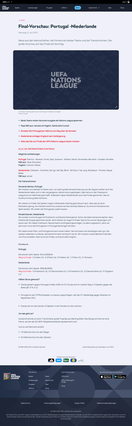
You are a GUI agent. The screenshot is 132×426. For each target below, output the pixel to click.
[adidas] (51, 360)
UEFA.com (65, 376)
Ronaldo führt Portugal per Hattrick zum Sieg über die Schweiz (48, 131)
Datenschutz (25, 403)
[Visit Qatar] (81, 360)
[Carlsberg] (66, 360)
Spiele (31, 376)
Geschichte (49, 380)
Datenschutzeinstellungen (106, 403)
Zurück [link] (23, 20)
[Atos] (58, 360)
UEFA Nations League (5, 8)
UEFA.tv (31, 388)
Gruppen (32, 384)
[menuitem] (19, 8)
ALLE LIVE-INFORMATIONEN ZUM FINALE (36, 149)
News (47, 376)
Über (47, 384)
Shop (47, 388)
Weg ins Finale (24, 257)
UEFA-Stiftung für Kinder (67, 381)
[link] (17, 8)
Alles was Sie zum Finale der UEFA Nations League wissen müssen (50, 141)
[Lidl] (73, 360)
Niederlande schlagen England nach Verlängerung (43, 136)
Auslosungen (33, 380)
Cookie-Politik (79, 403)
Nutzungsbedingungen (52, 403)
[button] (94, 8)
